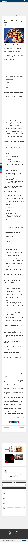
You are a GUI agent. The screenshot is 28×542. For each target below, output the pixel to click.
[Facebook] (9, 422)
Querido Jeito (18, 537)
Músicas (4, 506)
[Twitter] (13, 422)
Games (4, 501)
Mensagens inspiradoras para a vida (12, 79)
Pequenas (4, 511)
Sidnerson (8, 24)
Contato (9, 534)
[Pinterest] (18, 422)
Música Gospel (5, 508)
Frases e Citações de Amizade (18, 417)
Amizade (4, 493)
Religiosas (4, 513)
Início (3, 15)
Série (8, 418)
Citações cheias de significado (11, 84)
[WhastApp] (11, 422)
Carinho (4, 498)
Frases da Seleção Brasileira (6, 490)
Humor (6, 418)
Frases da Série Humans (17, 460)
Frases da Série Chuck (7, 452)
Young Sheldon (8, 354)
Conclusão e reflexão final (10, 89)
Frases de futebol (5, 491)
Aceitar (24, 540)
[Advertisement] (14, 9)
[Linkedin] (15, 422)
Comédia (11, 417)
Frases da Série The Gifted (17, 452)
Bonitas (4, 496)
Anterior (6, 427)
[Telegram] (17, 422)
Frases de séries (7, 15)
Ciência (7, 417)
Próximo (21, 427)
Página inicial (10, 531)
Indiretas (4, 503)
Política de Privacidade (9, 533)
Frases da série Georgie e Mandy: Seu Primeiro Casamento (20, 430)
